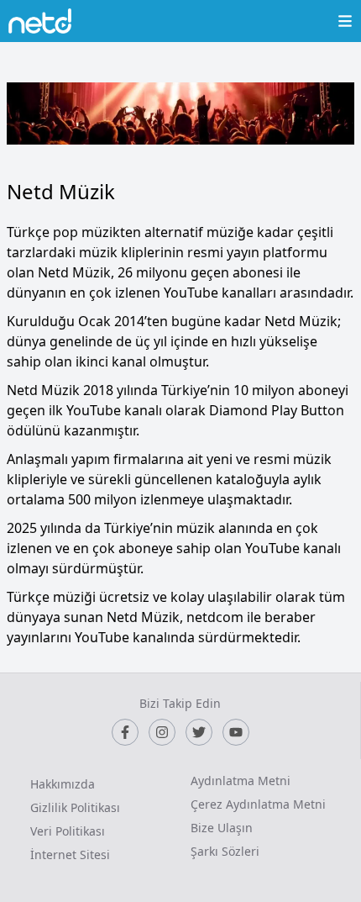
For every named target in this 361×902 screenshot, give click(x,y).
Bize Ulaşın (222, 828)
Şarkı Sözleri (225, 851)
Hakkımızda (62, 784)
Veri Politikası (67, 831)
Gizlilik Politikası (75, 807)
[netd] (39, 21)
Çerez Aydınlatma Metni (258, 804)
